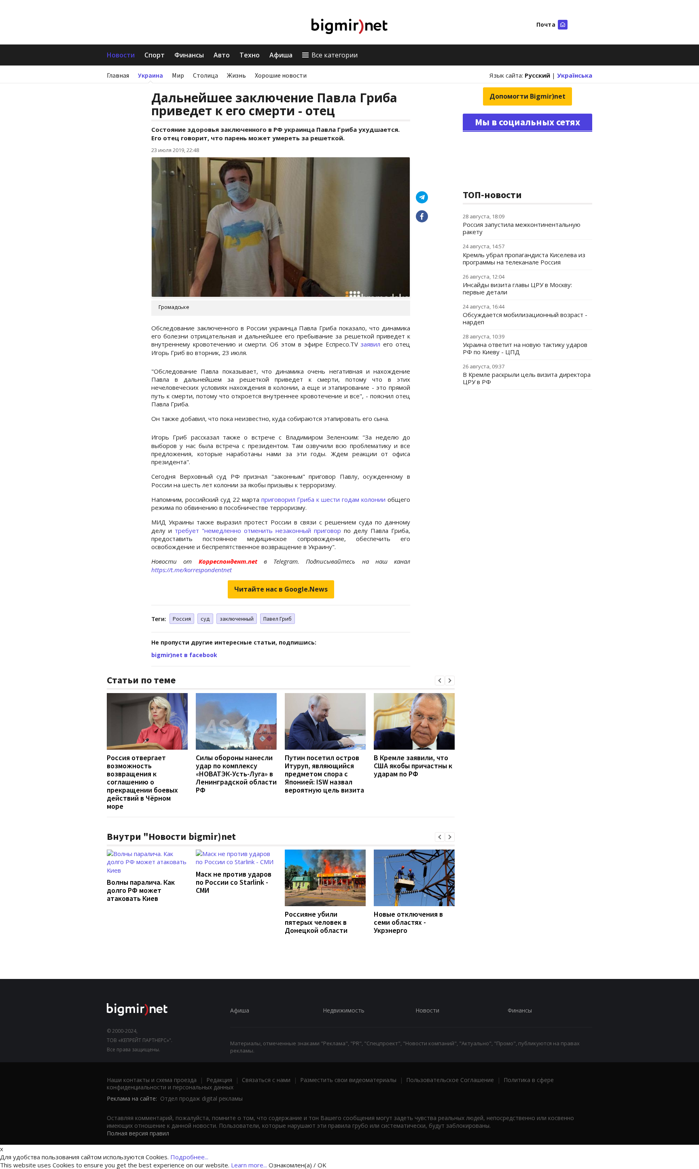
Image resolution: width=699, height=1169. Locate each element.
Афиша (280, 55)
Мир (178, 75)
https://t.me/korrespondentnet (191, 570)
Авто (222, 55)
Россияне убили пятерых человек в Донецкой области (316, 922)
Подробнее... (189, 1157)
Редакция (219, 1080)
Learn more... (249, 1165)
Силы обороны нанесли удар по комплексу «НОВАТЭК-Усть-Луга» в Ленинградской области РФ (236, 774)
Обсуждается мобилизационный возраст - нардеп (525, 318)
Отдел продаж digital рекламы (201, 1098)
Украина (150, 75)
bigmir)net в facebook (184, 655)
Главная (118, 75)
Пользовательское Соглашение (450, 1080)
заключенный (237, 618)
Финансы (189, 55)
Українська (574, 75)
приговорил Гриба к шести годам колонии (323, 499)
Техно (249, 55)
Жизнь (236, 75)
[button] (440, 680)
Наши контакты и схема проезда (152, 1080)
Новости (121, 55)
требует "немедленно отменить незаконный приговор (258, 530)
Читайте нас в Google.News (281, 589)
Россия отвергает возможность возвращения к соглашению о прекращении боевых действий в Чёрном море (142, 782)
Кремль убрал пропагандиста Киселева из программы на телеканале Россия (524, 258)
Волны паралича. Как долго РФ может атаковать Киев (141, 890)
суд (205, 618)
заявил (370, 344)
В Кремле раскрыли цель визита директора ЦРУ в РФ (527, 378)
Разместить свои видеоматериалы (348, 1080)
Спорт (154, 55)
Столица (205, 75)
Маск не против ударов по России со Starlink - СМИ (233, 882)
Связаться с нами (266, 1080)
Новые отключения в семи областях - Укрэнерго (408, 922)
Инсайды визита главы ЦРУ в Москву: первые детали (517, 288)
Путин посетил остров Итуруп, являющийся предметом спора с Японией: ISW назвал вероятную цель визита (324, 774)
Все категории (334, 55)
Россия (182, 618)
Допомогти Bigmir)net (527, 96)
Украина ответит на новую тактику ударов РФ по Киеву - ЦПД (525, 348)
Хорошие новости (281, 75)
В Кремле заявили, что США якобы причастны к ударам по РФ (413, 765)
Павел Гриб (277, 618)
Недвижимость (343, 1010)
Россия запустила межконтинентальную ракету (521, 228)
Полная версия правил (138, 1133)
